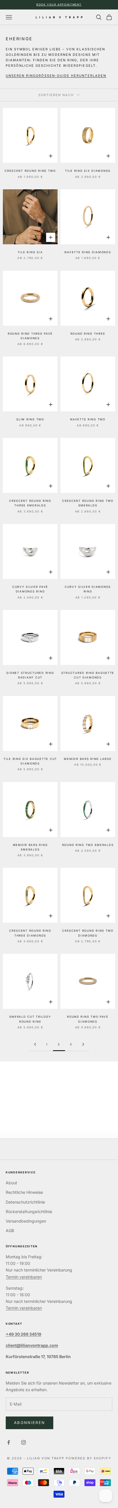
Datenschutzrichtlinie (25, 1202)
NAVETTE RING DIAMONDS (87, 252)
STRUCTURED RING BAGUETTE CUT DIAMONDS (87, 675)
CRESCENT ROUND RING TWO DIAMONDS (87, 933)
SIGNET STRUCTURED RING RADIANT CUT (30, 675)
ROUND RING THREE (87, 333)
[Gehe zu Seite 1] (35, 1044)
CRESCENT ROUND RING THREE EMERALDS (30, 503)
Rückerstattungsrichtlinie (29, 1211)
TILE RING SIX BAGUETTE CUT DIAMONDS (30, 761)
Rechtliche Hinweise (24, 1192)
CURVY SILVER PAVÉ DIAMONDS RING (30, 589)
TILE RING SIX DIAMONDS (88, 170)
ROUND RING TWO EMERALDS (88, 845)
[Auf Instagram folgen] (23, 1442)
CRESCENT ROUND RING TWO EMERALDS (87, 503)
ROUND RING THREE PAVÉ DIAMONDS (30, 336)
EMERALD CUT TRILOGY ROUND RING (30, 1019)
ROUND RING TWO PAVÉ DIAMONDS (88, 1019)
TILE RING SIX (30, 252)
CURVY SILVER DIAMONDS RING (88, 589)
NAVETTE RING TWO (87, 419)
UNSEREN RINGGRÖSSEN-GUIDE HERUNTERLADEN (56, 76)
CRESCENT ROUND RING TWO (30, 170)
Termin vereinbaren (24, 1276)
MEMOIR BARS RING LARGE (87, 758)
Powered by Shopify (88, 1458)
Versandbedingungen (26, 1221)
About (11, 1182)
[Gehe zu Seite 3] (83, 1044)
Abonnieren (29, 1422)
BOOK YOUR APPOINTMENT (59, 4)
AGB (10, 1230)
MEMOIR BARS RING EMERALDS (30, 847)
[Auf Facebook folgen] (8, 1442)
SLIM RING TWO (30, 419)
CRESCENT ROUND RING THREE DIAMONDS (30, 933)
